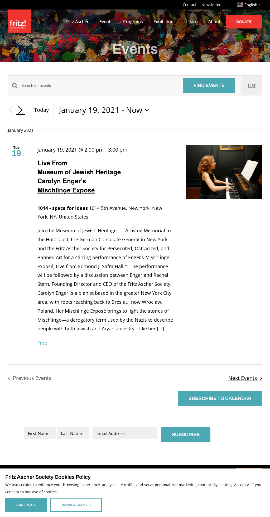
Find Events (209, 85)
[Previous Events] (11, 110)
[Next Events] (20, 110)
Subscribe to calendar (220, 398)
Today (41, 109)
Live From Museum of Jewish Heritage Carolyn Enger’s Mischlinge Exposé (79, 176)
